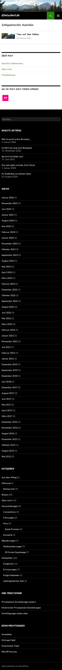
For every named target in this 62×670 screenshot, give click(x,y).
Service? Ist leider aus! (12, 156)
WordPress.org (9, 651)
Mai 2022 (6, 318)
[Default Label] (5, 98)
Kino (5, 523)
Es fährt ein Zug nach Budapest (17, 147)
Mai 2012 (6, 456)
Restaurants (9, 488)
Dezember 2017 (9, 387)
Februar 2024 (8, 232)
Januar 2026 (8, 197)
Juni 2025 (6, 209)
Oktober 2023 (8, 249)
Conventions (9, 511)
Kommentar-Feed (10, 645)
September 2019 (10, 370)
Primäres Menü (58, 15)
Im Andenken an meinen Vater (16, 173)
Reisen (5, 494)
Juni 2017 (6, 398)
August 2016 (8, 433)
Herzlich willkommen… (13, 63)
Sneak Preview (12, 529)
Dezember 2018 (9, 375)
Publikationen (8, 75)
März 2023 (7, 278)
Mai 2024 (6, 226)
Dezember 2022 (9, 289)
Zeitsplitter (7, 558)
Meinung (6, 483)
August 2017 (8, 393)
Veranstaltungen (10, 506)
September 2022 (10, 301)
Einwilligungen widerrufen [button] (15, 613)
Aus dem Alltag (9, 477)
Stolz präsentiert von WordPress (15, 666)
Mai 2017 (6, 404)
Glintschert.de (11, 15)
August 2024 (8, 220)
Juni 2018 (6, 381)
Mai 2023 (6, 266)
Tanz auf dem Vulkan (28, 34)
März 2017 (7, 416)
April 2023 (7, 272)
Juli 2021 (6, 347)
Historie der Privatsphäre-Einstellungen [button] (21, 607)
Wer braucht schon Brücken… (16, 139)
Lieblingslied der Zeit (13, 581)
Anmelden (7, 634)
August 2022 (8, 306)
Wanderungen (8, 540)
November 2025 (10, 203)
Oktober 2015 (8, 445)
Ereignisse (8, 563)
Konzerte (7, 535)
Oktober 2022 (8, 295)
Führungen (8, 517)
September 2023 (10, 255)
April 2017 (7, 410)
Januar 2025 (8, 214)
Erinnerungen (10, 569)
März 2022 (7, 324)
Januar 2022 (8, 335)
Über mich (7, 69)
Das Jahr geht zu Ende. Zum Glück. (18, 165)
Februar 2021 (8, 352)
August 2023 (8, 260)
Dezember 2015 (9, 439)
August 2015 (8, 450)
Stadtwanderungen (12, 546)
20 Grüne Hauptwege (15, 552)
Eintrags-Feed (8, 640)
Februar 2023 (8, 283)
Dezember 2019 (9, 364)
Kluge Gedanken (11, 575)
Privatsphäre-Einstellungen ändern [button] (19, 601)
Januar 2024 (8, 237)
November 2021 (10, 341)
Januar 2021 (8, 358)
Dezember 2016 (9, 422)
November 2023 (10, 243)
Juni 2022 (6, 312)
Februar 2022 (8, 329)
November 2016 (10, 427)
